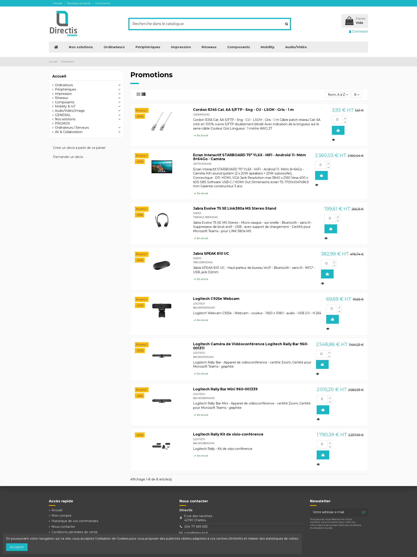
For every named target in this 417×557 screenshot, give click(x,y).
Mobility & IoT (65, 106)
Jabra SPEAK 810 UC (211, 253)
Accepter (17, 547)
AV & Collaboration (69, 132)
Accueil (58, 3)
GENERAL (63, 115)
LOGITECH (199, 303)
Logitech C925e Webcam (216, 299)
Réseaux (61, 98)
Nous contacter (63, 527)
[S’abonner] (363, 512)
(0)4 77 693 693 (196, 527)
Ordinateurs (64, 85)
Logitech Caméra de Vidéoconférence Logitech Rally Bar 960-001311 (250, 346)
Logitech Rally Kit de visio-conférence (228, 434)
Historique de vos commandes (74, 521)
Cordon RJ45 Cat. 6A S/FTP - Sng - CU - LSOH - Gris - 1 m (243, 110)
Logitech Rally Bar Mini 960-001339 (225, 389)
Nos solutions (65, 119)
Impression (63, 94)
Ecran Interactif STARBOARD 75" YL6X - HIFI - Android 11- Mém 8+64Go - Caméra (249, 157)
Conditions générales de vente (74, 532)
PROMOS (62, 123)
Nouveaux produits (79, 3)
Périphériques (65, 89)
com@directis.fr (196, 533)
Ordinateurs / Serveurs (72, 128)
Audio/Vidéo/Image (70, 111)
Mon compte (61, 516)
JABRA (197, 213)
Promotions (102, 3)
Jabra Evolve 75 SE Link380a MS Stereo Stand (234, 208)
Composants (64, 102)
